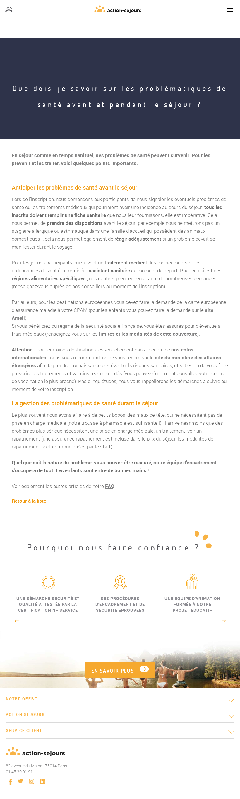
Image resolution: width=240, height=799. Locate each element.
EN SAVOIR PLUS (112, 671)
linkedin (42, 781)
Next (223, 621)
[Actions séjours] (117, 9)
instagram (31, 781)
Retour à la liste (29, 500)
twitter (20, 781)
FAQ (109, 486)
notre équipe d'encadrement (185, 462)
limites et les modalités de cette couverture (148, 333)
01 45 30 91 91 (9, 9)
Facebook (10, 782)
